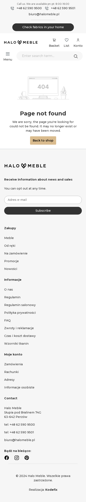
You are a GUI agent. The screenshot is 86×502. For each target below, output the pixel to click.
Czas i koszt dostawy (20, 336)
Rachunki (11, 372)
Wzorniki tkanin (16, 343)
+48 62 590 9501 (63, 8)
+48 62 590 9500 (29, 8)
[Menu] (7, 53)
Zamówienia (13, 364)
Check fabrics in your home (43, 27)
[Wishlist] (66, 40)
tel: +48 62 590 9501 (19, 432)
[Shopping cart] (54, 40)
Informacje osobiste (19, 387)
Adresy (9, 380)
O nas (8, 289)
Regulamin (12, 297)
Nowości (10, 269)
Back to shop (43, 140)
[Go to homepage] (21, 43)
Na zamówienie (16, 253)
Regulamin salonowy (20, 305)
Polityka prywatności (20, 313)
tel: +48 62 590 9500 (19, 424)
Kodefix (51, 490)
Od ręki (9, 246)
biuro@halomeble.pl (44, 14)
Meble (9, 238)
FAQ (7, 320)
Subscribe (43, 210)
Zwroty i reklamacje (19, 328)
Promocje (11, 261)
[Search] (77, 56)
